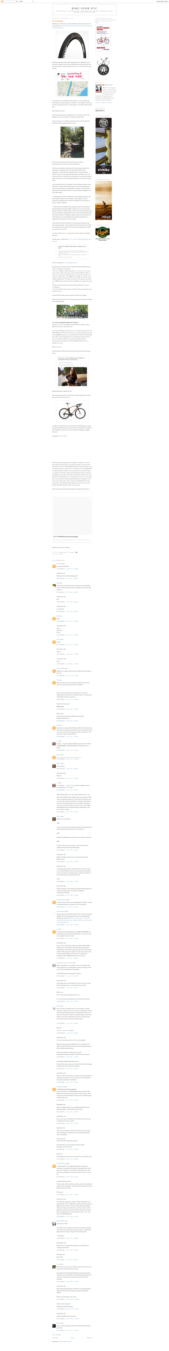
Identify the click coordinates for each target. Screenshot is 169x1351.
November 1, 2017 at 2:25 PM (67, 790)
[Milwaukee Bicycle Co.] (103, 219)
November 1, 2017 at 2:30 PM (67, 850)
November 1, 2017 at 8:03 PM (67, 1260)
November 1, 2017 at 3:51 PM (67, 1082)
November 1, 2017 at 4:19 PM (67, 1149)
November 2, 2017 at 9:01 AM (67, 1330)
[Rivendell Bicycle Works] (103, 174)
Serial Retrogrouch (62, 900)
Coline (58, 1264)
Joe (57, 929)
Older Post (89, 1338)
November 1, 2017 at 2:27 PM (67, 812)
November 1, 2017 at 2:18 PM (67, 721)
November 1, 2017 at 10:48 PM (68, 1299)
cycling (60, 554)
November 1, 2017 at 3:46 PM (67, 1068)
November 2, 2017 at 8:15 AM (67, 1309)
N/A (58, 680)
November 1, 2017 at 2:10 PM (67, 602)
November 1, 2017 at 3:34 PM (67, 1057)
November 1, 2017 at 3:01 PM (67, 1001)
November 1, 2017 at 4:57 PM (67, 1216)
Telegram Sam (60, 1087)
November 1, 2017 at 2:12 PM (67, 621)
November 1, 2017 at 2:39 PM (67, 907)
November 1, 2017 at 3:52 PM (67, 1112)
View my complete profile (103, 102)
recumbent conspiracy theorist (65, 963)
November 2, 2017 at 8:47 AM (67, 1319)
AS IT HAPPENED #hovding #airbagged (65, 536)
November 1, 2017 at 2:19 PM (67, 759)
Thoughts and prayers (62, 1030)
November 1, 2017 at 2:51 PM (67, 976)
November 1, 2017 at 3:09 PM (67, 1023)
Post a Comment (56, 1335)
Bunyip (59, 1323)
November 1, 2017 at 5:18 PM (67, 1250)
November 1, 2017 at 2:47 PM (67, 938)
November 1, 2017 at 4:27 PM (67, 1177)
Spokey (59, 763)
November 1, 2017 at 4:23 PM (67, 1159)
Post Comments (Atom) (65, 1341)
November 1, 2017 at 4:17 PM (67, 1123)
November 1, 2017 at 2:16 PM (67, 709)
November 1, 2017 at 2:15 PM (67, 699)
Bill (58, 616)
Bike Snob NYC (85, 8)
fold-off (59, 347)
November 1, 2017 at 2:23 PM (67, 778)
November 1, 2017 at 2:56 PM (67, 988)
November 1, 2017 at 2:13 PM (67, 654)
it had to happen (63, 436)
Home (72, 1338)
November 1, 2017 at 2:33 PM (67, 881)
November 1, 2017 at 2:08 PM (67, 578)
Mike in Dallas (60, 668)
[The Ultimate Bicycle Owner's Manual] (103, 51)
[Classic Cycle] (102, 241)
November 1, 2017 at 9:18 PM (67, 1281)
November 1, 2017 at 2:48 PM (67, 958)
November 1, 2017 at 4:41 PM (67, 1194)
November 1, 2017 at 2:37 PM (67, 895)
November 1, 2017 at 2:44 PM (67, 925)
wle (57, 741)
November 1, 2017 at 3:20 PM (67, 1033)
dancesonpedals (61, 911)
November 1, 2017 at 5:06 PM (67, 1238)
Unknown (59, 563)
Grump (58, 1006)
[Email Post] (76, 552)
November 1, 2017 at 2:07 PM (67, 569)
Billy (58, 583)
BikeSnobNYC (60, 1221)
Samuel (59, 755)
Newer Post (55, 1338)
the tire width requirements (70, 262)
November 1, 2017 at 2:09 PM (67, 592)
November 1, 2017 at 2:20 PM (67, 769)
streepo (58, 639)
